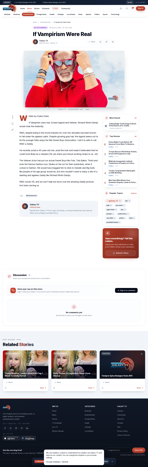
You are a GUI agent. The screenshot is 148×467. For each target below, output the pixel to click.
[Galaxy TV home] (9, 8)
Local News (71, 14)
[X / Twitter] (10, 428)
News (29, 8)
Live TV (55, 427)
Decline (65, 462)
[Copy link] (106, 41)
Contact (120, 423)
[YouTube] (21, 428)
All (136, 118)
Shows (37, 8)
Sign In (140, 8)
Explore (134, 193)
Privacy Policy (122, 431)
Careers (120, 411)
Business (17, 14)
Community (65, 8)
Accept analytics (53, 462)
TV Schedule (57, 423)
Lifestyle (61, 14)
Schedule (45, 8)
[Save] (100, 41)
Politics (97, 14)
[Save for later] (45, 354)
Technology (115, 14)
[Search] (126, 8)
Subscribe (139, 450)
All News (7, 14)
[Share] (112, 41)
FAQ (118, 427)
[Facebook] (5, 428)
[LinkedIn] (27, 428)
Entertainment (28, 14)
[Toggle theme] (120, 8)
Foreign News (41, 14)
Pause (130, 2)
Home (22, 8)
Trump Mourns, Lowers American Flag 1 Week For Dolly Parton (24, 374)
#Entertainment (31, 195)
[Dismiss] (112, 461)
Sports (105, 14)
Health (52, 14)
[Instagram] (16, 428)
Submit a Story (122, 253)
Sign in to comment (127, 290)
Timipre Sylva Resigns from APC (117, 376)
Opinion (88, 14)
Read (106, 461)
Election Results (58, 431)
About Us (120, 419)
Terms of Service (123, 435)
